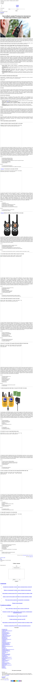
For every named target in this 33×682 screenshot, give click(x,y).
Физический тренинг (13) (6, 650)
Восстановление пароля (3, 11)
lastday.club (31, 556)
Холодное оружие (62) (5, 632)
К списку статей (2, 557)
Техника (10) (4, 651)
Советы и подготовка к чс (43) (6, 635)
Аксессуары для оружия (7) (6, 654)
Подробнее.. (7, 675)
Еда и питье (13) (4, 648)
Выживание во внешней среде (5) (7, 658)
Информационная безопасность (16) (7, 646)
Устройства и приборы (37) (6, 636)
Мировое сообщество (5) (5, 660)
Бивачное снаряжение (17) (6, 644)
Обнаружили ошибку (5, 678)
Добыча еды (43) (4, 634)
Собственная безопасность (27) (6, 639)
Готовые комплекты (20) (5, 643)
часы (7, 101)
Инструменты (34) (4, 637)
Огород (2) (3, 666)
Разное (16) (3, 645)
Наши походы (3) (4, 664)
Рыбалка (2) (4, 667)
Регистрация (2, 12)
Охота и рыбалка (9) (5, 652)
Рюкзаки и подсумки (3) (5, 662)
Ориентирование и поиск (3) (6, 663)
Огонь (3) (3, 661)
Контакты (3, 677)
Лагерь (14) (3, 647)
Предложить (4, 676)
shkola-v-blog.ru (6, 679)
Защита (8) (3, 653)
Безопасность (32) (4, 638)
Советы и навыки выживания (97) (7, 630)
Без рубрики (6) (4, 655)
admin (1, 559)
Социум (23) (4, 641)
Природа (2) (4, 665)
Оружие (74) (4, 631)
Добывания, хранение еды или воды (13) (8, 649)
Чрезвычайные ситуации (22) (6, 642)
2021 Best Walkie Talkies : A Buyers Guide (28, 555)
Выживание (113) (4, 629)
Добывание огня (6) (5, 656)
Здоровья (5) (4, 659)
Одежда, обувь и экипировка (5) (6, 657)
